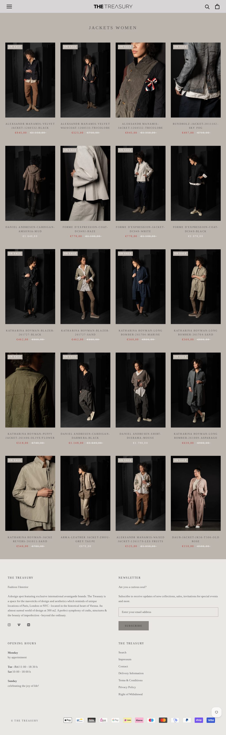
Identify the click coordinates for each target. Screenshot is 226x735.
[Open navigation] (9, 6)
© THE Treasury (24, 720)
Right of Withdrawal (131, 694)
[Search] (207, 6)
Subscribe (133, 625)
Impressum (125, 659)
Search (122, 652)
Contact (123, 666)
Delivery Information (131, 673)
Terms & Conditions (131, 680)
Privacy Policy (127, 687)
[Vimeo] (18, 624)
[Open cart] (217, 6)
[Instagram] (9, 624)
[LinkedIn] (28, 624)
